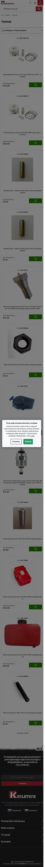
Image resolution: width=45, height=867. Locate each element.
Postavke (16, 442)
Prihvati (28, 442)
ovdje (32, 436)
